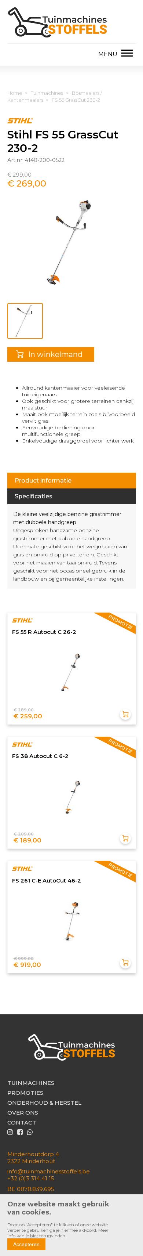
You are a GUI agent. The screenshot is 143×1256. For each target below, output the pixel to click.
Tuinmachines (47, 93)
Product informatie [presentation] (43, 480)
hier (34, 1235)
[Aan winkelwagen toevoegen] (125, 714)
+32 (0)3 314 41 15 (30, 1178)
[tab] (71, 480)
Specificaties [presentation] (33, 496)
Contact (21, 1122)
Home (14, 93)
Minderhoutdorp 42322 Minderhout (33, 1158)
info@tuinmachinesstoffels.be (48, 1171)
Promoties (25, 1092)
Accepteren (26, 1244)
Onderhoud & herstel (44, 1102)
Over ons (22, 1112)
